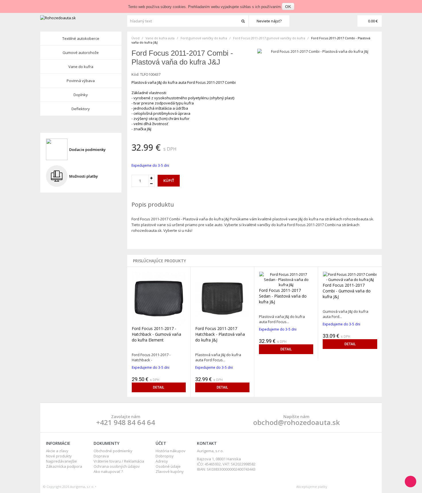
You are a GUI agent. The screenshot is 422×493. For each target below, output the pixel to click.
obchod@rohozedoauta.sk (296, 422)
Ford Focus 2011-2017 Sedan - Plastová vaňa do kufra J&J (283, 296)
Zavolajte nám (125, 416)
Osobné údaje (168, 466)
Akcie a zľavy (57, 450)
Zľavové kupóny (170, 471)
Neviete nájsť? (269, 21)
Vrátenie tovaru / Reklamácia (119, 461)
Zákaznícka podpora (64, 466)
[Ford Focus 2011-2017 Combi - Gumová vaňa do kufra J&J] (350, 276)
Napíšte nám (296, 416)
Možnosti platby (83, 176)
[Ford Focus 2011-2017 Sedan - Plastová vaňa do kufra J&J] (286, 279)
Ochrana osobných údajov (117, 466)
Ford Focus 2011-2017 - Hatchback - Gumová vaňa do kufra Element (156, 334)
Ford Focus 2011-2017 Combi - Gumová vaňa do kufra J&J (347, 290)
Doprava (101, 456)
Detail (158, 387)
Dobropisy (165, 456)
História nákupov (170, 450)
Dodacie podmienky (87, 149)
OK (288, 6)
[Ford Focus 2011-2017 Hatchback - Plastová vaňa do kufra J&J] (222, 298)
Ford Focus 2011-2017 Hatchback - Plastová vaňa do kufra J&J (220, 334)
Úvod (135, 38)
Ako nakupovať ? (108, 471)
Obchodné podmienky (113, 450)
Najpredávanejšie (61, 461)
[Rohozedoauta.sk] (83, 17)
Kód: (135, 74)
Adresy (162, 461)
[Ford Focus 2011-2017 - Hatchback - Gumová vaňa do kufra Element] (159, 298)
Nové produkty (59, 456)
